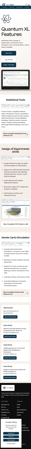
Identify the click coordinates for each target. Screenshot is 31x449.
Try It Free (8, 60)
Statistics (20, 412)
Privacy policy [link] (11, 443)
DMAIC (19, 415)
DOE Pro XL (5, 410)
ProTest (4, 415)
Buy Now (5, 7)
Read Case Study (10, 336)
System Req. (19, 7)
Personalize (11, 440)
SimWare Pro (5, 412)
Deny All (11, 437)
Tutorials (27, 7)
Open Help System (10, 317)
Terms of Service (22, 428)
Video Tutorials (8, 65)
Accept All (11, 433)
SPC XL (3, 407)
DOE (18, 407)
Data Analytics (21, 410)
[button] (26, 5)
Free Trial (11, 7)
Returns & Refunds (23, 430)
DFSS (18, 404)
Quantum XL (5, 404)
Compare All (5, 418)
